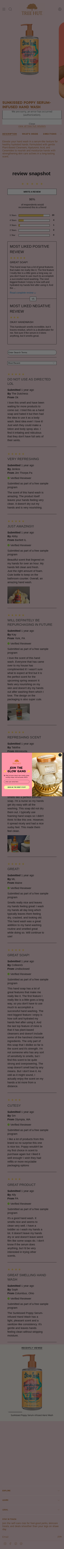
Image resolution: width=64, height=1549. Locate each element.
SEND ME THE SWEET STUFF (17, 787)
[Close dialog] (59, 754)
